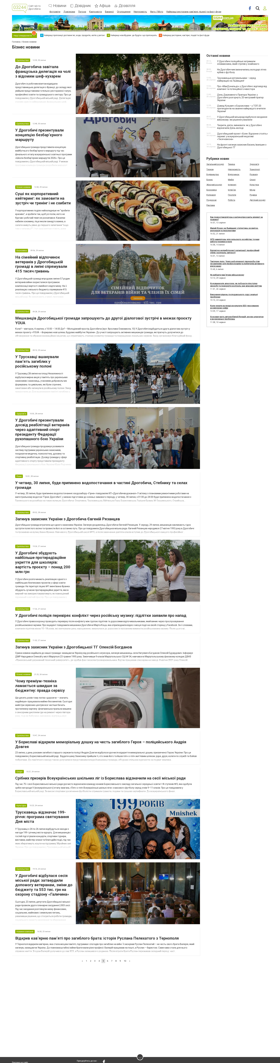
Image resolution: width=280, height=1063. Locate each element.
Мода (252, 190)
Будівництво (212, 174)
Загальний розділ (215, 164)
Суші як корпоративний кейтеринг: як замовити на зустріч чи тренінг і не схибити (43, 198)
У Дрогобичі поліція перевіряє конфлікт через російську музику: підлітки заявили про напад (100, 615)
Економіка (211, 190)
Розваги (254, 174)
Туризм (210, 169)
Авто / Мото (156, 11)
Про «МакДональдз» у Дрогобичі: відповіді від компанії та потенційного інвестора (242, 87)
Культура (254, 184)
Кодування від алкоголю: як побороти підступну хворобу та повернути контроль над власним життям (236, 284)
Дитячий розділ (257, 200)
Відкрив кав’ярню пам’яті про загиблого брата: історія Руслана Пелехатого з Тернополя (97, 938)
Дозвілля (127, 6)
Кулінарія (211, 195)
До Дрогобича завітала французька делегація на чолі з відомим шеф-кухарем (43, 72)
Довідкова (69, 11)
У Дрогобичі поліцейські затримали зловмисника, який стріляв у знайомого (238, 62)
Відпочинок (233, 174)
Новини (59, 6)
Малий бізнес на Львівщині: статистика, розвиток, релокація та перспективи (234, 229)
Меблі (231, 179)
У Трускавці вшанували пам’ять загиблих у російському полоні (37, 361)
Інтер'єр (232, 190)
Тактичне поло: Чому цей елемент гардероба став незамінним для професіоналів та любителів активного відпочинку (237, 263)
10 (125, 961)
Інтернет (232, 184)
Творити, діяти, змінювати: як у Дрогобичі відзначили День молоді (239, 126)
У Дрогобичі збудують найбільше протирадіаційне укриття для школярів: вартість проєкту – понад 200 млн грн (42, 562)
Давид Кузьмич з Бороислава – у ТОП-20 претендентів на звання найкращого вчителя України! (241, 108)
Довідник (83, 6)
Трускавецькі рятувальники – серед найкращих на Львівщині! (236, 79)
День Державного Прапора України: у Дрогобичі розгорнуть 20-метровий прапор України (240, 97)
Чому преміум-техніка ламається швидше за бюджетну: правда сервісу (40, 686)
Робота (231, 200)
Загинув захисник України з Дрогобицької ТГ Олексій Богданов (73, 647)
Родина (253, 195)
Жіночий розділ (214, 184)
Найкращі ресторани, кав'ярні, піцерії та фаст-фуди (193, 11)
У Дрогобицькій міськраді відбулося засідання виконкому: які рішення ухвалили (242, 118)
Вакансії (109, 11)
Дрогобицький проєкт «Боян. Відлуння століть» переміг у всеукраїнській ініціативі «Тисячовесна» (242, 136)
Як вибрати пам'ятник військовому (227, 275)
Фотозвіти (54, 11)
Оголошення (123, 11)
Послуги (232, 195)
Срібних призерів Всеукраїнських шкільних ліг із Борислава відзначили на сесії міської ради (100, 778)
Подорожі (211, 200)
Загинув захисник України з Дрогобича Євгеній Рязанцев (67, 519)
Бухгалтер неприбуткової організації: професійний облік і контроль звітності (234, 251)
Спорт (253, 179)
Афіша (104, 6)
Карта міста (95, 11)
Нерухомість (140, 11)
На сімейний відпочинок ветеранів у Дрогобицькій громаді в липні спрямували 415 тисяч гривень (41, 264)
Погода (82, 11)
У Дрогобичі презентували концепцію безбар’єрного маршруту (39, 135)
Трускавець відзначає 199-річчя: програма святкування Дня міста (42, 817)
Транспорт (255, 169)
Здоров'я (254, 164)
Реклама (210, 205)
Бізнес (209, 179)
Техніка (231, 164)
